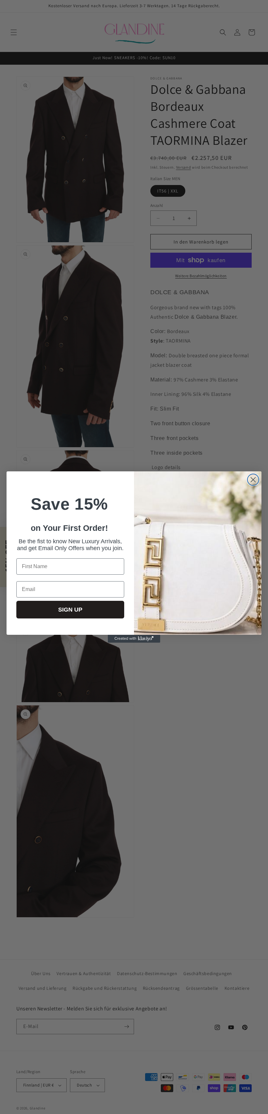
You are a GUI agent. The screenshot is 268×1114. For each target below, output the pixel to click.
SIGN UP (70, 609)
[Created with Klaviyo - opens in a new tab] (134, 639)
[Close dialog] (253, 479)
